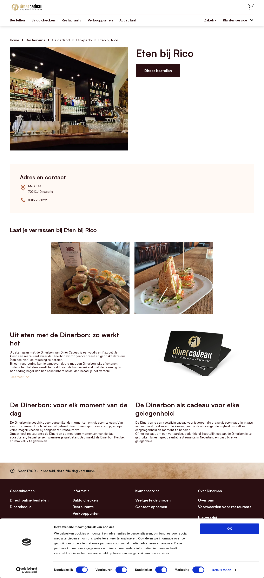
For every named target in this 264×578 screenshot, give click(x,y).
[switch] (121, 569)
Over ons (206, 500)
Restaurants (71, 20)
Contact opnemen (151, 506)
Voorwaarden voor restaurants (224, 506)
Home (14, 40)
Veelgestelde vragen (153, 500)
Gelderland (61, 40)
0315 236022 (37, 200)
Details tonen (221, 570)
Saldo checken (43, 20)
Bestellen (17, 20)
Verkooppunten (100, 20)
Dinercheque (21, 506)
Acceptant (127, 20)
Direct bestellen (158, 70)
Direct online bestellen (29, 500)
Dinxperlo (84, 40)
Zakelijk (210, 20)
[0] (251, 7)
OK (229, 528)
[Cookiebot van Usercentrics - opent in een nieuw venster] (27, 570)
